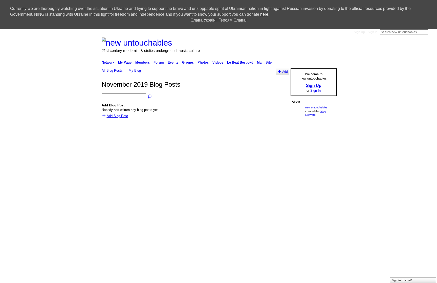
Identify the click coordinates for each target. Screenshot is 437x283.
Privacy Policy (300, 177)
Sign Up (359, 32)
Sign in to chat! (401, 280)
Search (432, 32)
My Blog (135, 70)
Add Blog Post (117, 116)
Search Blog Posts (150, 97)
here (264, 14)
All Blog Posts (112, 70)
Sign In (372, 32)
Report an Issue (276, 177)
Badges (256, 177)
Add (285, 71)
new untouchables (316, 107)
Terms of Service (325, 177)
